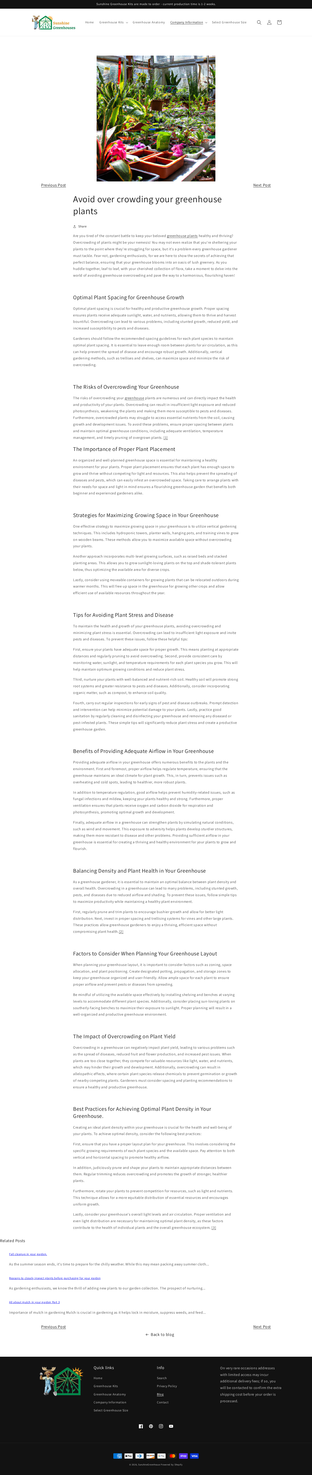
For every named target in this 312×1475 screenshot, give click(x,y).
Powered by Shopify (172, 1464)
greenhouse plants (182, 235)
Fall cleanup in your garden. (28, 1254)
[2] (121, 931)
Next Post (262, 185)
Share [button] (82, 226)
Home (98, 1378)
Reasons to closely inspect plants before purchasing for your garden (54, 1278)
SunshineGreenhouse (149, 1464)
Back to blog (162, 1334)
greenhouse (134, 398)
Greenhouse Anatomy (110, 1394)
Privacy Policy (167, 1386)
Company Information (110, 1402)
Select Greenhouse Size (111, 1410)
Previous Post (53, 185)
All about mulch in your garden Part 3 (34, 1302)
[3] (214, 1227)
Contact (163, 1402)
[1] (166, 437)
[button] (113, 22)
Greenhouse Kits (106, 1386)
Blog (160, 1394)
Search (162, 1378)
